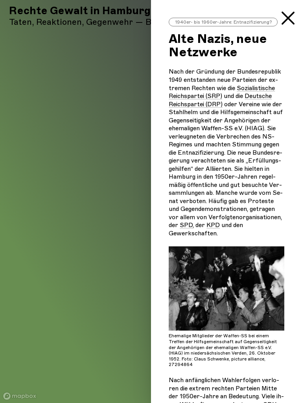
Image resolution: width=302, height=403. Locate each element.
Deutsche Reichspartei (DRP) (220, 100)
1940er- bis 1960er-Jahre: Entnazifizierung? (223, 22)
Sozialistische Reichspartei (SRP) (222, 92)
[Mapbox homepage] (19, 396)
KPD (213, 225)
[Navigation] (288, 15)
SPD (186, 225)
